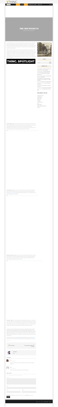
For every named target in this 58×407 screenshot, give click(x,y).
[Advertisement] (29, 11)
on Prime (11, 192)
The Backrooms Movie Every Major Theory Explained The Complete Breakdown (44, 79)
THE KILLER (39, 99)
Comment (8, 377)
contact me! (40, 4)
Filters (22, 4)
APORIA (38, 107)
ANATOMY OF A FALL (40, 95)
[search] (50, 62)
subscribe (27, 395)
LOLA (38, 103)
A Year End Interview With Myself (46, 87)
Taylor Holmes (25, 30)
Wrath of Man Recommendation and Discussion (29, 345)
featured (18, 4)
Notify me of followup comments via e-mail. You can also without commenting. (23, 395)
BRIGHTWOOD (39, 104)
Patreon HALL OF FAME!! (33, 4)
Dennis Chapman (39, 78)
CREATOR (38, 100)
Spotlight (19, 337)
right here (33, 337)
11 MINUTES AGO (40, 102)
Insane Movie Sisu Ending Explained (45, 81)
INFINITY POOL (39, 98)
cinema (25, 4)
